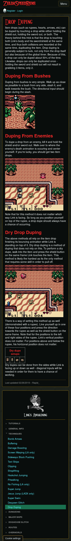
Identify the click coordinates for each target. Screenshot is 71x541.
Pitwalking (13, 479)
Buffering (12, 443)
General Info (16, 428)
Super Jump (14, 489)
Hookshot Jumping (17, 475)
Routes (13, 527)
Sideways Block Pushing (21, 457)
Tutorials (14, 423)
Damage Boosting (17, 448)
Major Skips (15, 517)
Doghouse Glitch (19, 522)
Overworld (15, 532)
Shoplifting (13, 470)
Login (20, 10)
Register (11, 10)
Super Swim (14, 498)
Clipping (12, 466)
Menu (63, 3)
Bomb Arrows (15, 438)
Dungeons (14, 511)
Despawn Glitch (16, 502)
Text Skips (13, 461)
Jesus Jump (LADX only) (21, 493)
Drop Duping (14, 507)
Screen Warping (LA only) (21, 452)
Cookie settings (13, 538)
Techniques (15, 433)
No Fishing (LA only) (18, 484)
